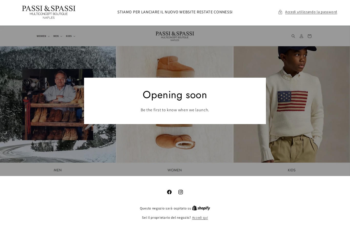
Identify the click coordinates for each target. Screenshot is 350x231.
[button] (307, 12)
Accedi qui (200, 217)
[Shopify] (201, 208)
